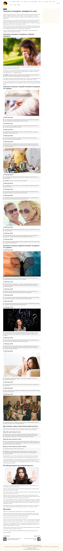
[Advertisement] (51, 16)
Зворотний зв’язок (36, 549)
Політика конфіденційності (28, 549)
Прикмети (5, 9)
